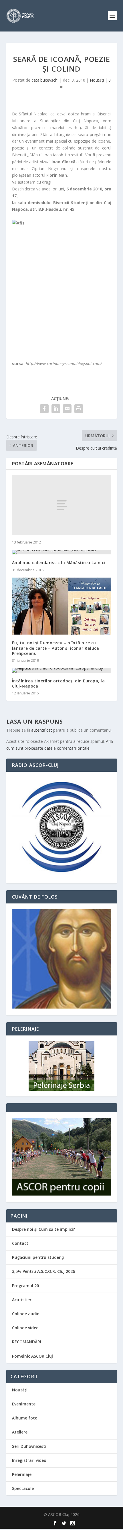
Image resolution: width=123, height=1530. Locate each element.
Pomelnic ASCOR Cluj (32, 1356)
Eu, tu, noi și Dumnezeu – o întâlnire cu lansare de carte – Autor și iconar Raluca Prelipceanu (55, 648)
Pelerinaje (21, 1474)
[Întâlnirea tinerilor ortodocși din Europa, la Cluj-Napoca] (61, 670)
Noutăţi (97, 80)
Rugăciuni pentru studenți (38, 1257)
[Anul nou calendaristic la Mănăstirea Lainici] (61, 552)
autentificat (41, 730)
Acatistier (21, 1299)
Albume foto (24, 1418)
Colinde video (25, 1327)
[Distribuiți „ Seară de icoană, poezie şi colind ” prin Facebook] (44, 408)
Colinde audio (25, 1313)
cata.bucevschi (44, 80)
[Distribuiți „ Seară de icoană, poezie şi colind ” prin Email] (67, 408)
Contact (20, 1243)
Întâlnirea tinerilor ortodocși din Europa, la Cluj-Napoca (58, 683)
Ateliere (19, 1432)
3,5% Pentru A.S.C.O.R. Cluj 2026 (43, 1271)
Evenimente (23, 1404)
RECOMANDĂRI (26, 1341)
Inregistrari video (29, 1460)
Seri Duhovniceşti (29, 1446)
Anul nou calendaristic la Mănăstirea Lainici (58, 562)
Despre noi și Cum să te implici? (43, 1229)
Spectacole (23, 1488)
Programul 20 (25, 1285)
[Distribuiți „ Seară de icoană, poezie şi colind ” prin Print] (78, 408)
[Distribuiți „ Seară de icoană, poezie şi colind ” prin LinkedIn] (55, 408)
